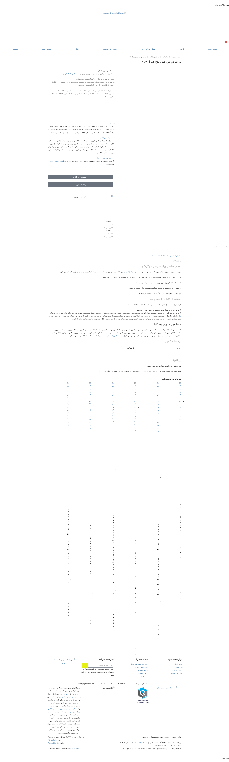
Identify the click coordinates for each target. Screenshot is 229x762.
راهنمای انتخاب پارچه (149, 49)
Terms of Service (53, 743)
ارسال (109, 123)
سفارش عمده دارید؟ (104, 158)
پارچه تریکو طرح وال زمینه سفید (180, 527)
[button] (80, 123)
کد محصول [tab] (109, 221)
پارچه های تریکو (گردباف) (132, 272)
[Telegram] (66, 677)
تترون (69, 697)
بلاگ (77, 49)
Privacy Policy (53, 740)
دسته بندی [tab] (109, 224)
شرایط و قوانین (141, 742)
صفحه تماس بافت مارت (114, 336)
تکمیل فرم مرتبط (71, 90)
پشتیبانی (15, 49)
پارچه (182, 49)
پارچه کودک (166, 57)
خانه (179, 57)
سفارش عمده (47, 49)
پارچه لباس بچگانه (155, 57)
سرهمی (72, 712)
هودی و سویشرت (59, 709)
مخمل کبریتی (61, 697)
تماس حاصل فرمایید (69, 74)
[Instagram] (78, 677)
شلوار (179, 316)
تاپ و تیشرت (70, 709)
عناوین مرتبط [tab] (108, 227)
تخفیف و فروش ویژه (110, 49)
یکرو (67, 694)
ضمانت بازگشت (105, 138)
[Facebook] (55, 677)
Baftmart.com (74, 748)
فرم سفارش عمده (56, 161)
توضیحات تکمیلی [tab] (165, 256)
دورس (62, 694)
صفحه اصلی (212, 49)
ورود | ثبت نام (222, 4)
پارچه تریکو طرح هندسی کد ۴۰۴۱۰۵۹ (68, 541)
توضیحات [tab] (174, 256)
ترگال (74, 697)
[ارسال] (85, 665)
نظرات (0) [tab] (156, 256)
